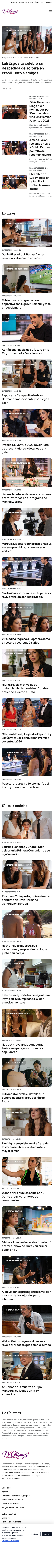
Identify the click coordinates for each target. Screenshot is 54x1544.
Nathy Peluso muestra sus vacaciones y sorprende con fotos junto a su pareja (24, 949)
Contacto (6, 1517)
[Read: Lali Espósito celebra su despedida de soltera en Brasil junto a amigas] (27, 40)
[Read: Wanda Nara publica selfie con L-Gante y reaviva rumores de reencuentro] (27, 1171)
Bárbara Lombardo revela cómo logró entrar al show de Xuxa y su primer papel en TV (26, 1246)
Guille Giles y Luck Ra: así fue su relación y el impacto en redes (23, 256)
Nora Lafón (37, 99)
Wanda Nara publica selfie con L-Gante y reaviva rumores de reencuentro (23, 1196)
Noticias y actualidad (11, 145)
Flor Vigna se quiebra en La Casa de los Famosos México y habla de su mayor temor (25, 1147)
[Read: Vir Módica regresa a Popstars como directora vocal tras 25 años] (27, 617)
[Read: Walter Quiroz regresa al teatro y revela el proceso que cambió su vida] (27, 1319)
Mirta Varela (38, 170)
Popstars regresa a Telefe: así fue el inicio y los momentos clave (25, 785)
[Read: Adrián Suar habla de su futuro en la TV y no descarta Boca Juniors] (27, 328)
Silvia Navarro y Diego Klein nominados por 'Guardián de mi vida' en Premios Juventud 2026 (40, 111)
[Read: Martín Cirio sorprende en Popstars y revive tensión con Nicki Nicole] (27, 571)
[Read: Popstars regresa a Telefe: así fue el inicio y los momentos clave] (27, 762)
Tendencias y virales (14, 752)
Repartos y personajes (18, 2)
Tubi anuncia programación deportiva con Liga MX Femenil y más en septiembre (26, 303)
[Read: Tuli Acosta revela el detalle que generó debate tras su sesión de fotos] (27, 1072)
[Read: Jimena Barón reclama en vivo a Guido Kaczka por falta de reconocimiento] (14, 148)
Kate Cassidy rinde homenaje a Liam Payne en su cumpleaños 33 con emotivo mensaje (26, 998)
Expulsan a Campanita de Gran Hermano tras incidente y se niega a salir (25, 399)
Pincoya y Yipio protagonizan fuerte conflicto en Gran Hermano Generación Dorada (25, 899)
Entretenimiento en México (14, 109)
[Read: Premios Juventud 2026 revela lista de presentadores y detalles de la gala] (27, 423)
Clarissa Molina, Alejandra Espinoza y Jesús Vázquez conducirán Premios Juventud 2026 (26, 737)
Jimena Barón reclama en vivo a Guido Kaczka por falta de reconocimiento (40, 147)
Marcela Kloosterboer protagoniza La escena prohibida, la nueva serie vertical (27, 547)
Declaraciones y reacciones (18, 463)
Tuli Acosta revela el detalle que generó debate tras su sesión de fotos (23, 1097)
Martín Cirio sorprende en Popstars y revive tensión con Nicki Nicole (26, 595)
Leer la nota (6, 89)
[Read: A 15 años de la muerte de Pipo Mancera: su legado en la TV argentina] (27, 1365)
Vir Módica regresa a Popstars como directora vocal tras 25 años (26, 640)
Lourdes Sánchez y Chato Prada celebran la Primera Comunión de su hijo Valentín (26, 850)
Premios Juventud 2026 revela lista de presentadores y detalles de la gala (25, 448)
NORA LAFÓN (34, 57)
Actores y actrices (10, 1503)
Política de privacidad (10, 1541)
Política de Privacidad (11, 1521)
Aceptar (47, 1534)
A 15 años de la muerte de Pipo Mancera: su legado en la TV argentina (22, 1390)
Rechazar (35, 1534)
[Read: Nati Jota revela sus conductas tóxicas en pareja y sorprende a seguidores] (27, 1023)
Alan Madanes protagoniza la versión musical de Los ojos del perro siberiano (26, 1295)
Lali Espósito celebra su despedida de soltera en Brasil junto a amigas (23, 68)
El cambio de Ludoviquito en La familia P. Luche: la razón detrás (39, 181)
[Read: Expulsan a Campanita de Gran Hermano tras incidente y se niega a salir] (27, 374)
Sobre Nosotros (46, 2)
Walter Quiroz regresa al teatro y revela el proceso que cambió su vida (26, 1343)
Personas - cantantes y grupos (16, 1495)
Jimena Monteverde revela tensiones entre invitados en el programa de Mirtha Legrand (26, 498)
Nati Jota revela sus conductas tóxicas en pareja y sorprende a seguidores (22, 1048)
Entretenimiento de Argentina (18, 30)
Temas (5, 1491)
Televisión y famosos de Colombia (20, 364)
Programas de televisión (13, 1507)
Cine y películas (33, 2)
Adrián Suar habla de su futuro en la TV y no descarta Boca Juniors (25, 351)
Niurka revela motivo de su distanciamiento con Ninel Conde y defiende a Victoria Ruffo (25, 688)
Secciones (6, 1487)
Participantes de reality (12, 1499)
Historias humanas (14, 1112)
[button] (50, 12)
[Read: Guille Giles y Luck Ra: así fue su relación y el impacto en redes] (27, 233)
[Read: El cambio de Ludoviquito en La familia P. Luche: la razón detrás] (14, 182)
